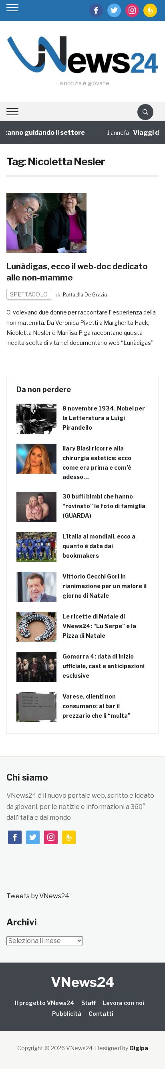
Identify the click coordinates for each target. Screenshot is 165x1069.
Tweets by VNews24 (37, 896)
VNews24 (83, 982)
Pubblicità (66, 1013)
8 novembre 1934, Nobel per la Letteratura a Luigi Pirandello (103, 418)
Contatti (101, 1013)
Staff (88, 1002)
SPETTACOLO (29, 294)
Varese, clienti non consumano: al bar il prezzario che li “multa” (96, 706)
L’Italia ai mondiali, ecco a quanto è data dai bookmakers (98, 546)
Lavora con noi (123, 1002)
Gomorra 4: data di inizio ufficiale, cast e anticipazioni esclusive (103, 666)
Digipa (138, 1048)
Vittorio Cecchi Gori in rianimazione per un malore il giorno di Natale (104, 586)
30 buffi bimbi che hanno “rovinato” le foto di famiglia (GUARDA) (103, 506)
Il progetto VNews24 (44, 1002)
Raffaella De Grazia (85, 295)
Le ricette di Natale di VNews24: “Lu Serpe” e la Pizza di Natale (99, 626)
